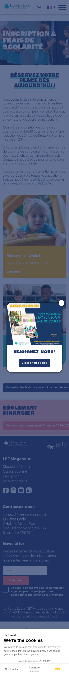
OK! (57, 669)
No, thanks (11, 669)
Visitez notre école (34, 363)
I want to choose (34, 669)
